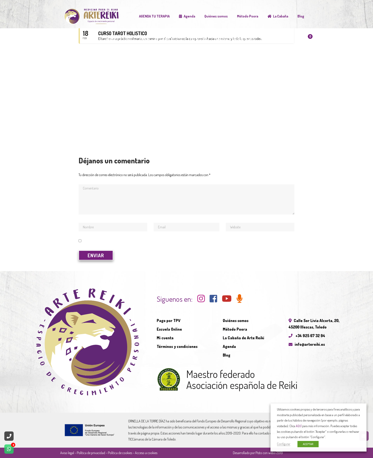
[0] (305, 40)
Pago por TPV (168, 320)
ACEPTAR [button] (308, 444)
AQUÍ (299, 426)
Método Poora (235, 329)
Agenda (229, 346)
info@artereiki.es (310, 344)
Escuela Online (169, 329)
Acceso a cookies (146, 453)
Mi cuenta (165, 337)
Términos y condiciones (177, 346)
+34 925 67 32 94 (310, 335)
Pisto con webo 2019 (269, 453)
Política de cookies (120, 453)
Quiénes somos (235, 320)
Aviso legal (67, 453)
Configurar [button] (283, 444)
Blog (226, 355)
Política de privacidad (91, 453)
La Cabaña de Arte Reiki (243, 337)
